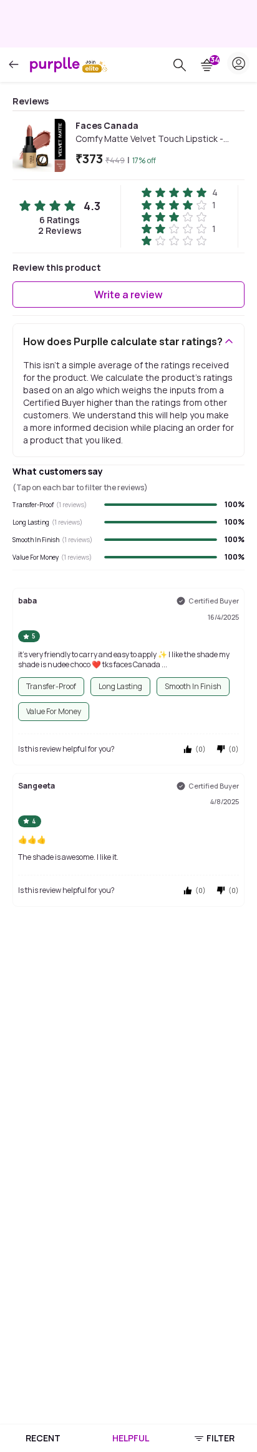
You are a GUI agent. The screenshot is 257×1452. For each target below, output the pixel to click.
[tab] (42, 1438)
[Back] (13, 64)
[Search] (179, 65)
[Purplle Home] (55, 64)
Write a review (128, 294)
